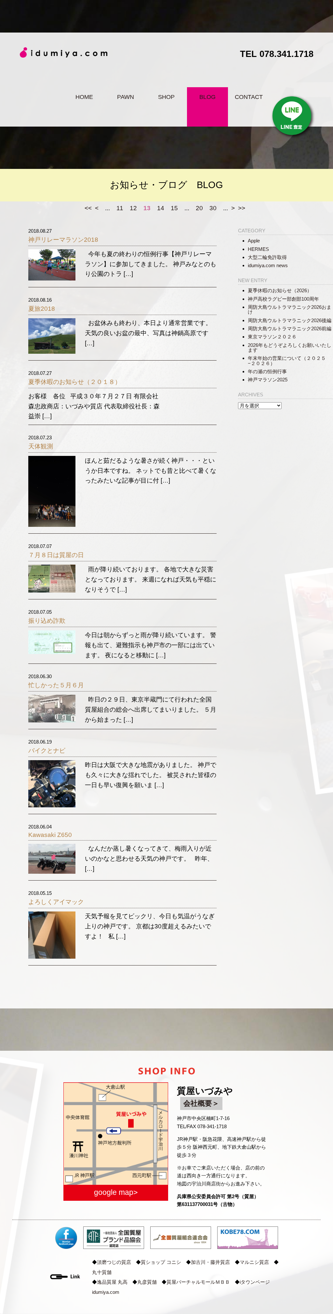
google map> (116, 1192)
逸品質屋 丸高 (112, 1282)
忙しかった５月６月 (56, 685)
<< (88, 208)
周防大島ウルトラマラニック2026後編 (289, 320)
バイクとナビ (46, 750)
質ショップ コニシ (161, 1262)
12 (133, 208)
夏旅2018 (41, 308)
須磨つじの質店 (114, 1262)
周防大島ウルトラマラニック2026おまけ (289, 309)
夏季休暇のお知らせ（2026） (280, 290)
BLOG (207, 97)
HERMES (258, 249)
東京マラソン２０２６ (272, 336)
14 (160, 208)
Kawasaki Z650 (50, 834)
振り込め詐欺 (46, 620)
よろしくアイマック (56, 901)
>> (241, 208)
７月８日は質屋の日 (56, 555)
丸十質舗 (102, 1272)
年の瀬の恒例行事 (267, 371)
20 (199, 208)
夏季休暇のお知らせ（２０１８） (74, 381)
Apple (254, 240)
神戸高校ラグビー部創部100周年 (283, 299)
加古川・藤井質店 (210, 1262)
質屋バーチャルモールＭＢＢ (198, 1282)
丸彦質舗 (147, 1282)
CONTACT (249, 97)
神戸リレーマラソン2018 (63, 239)
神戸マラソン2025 (267, 379)
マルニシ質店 (254, 1262)
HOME (84, 97)
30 (213, 208)
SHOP (166, 97)
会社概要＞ (201, 1103)
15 (174, 208)
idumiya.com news (268, 265)
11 (119, 208)
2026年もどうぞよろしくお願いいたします (289, 347)
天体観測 (40, 446)
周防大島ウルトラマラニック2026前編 (289, 328)
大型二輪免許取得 (267, 257)
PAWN (125, 97)
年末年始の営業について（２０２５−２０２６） (287, 360)
